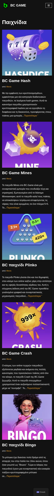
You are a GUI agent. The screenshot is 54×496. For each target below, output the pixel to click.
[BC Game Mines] (27, 145)
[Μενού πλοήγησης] (48, 5)
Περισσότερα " (31, 116)
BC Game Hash (16, 81)
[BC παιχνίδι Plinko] (27, 237)
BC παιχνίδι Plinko (19, 265)
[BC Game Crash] (27, 325)
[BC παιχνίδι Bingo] (27, 417)
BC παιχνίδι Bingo (19, 445)
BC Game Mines (17, 173)
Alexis (8, 86)
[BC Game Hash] (27, 53)
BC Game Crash (17, 353)
